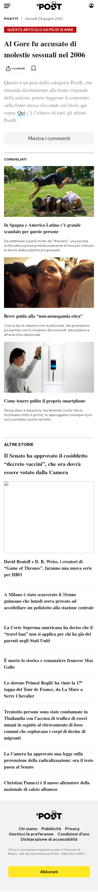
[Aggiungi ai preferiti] (33, 68)
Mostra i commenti (49, 138)
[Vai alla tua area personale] (91, 5)
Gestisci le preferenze (31, 834)
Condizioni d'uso (73, 834)
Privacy (72, 828)
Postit (11, 18)
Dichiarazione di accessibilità (49, 839)
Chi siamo (28, 828)
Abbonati (49, 871)
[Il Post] (49, 5)
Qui (21, 112)
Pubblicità (51, 828)
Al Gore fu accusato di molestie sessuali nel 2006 (44, 49)
